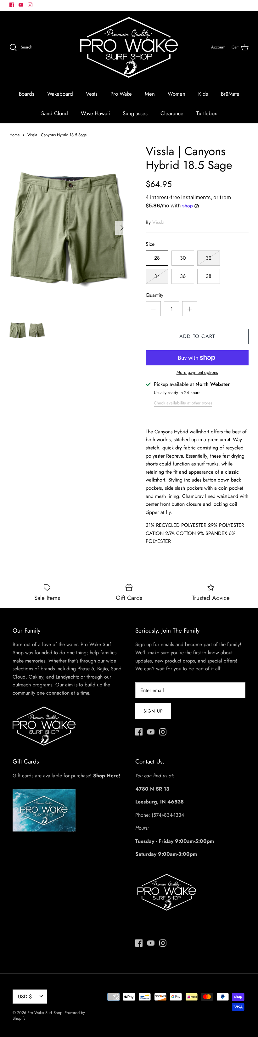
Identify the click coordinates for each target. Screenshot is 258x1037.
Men (150, 94)
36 (183, 276)
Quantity (154, 295)
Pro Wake (121, 94)
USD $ (25, 996)
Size (150, 244)
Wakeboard (60, 94)
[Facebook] (11, 5)
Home (14, 135)
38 (208, 276)
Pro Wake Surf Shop (44, 1013)
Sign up (153, 711)
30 (183, 258)
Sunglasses (135, 113)
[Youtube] (21, 5)
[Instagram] (30, 5)
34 (157, 276)
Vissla (158, 222)
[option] (69, 228)
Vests (92, 94)
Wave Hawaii (95, 113)
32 (208, 258)
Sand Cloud (54, 113)
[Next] (122, 228)
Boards (26, 94)
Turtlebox (206, 113)
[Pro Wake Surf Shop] (129, 47)
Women (176, 94)
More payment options (197, 372)
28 (157, 258)
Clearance (171, 113)
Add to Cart (197, 336)
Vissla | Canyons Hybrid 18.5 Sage (57, 135)
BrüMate (230, 94)
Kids (203, 94)
